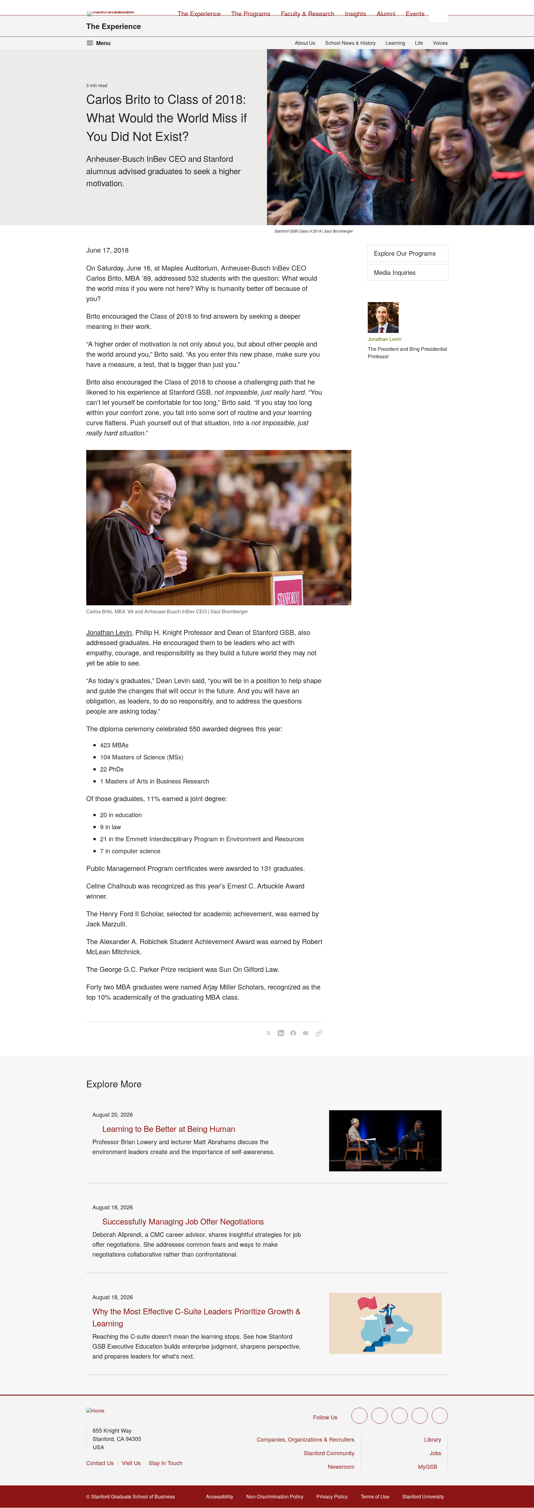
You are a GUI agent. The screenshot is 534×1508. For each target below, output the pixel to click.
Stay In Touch (165, 1463)
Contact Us (100, 1463)
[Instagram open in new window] (400, 1416)
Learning (395, 42)
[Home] (95, 1411)
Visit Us (131, 1463)
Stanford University (425, 1496)
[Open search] (438, 12)
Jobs (435, 1453)
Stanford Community (329, 1453)
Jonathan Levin (109, 632)
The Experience (113, 26)
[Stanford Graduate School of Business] (111, 13)
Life (419, 42)
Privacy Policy (333, 1496)
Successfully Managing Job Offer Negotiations (183, 1221)
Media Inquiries (395, 272)
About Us (305, 42)
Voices (440, 42)
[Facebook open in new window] (379, 1416)
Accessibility (221, 1496)
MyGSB (429, 1466)
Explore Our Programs (405, 253)
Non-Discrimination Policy (276, 1496)
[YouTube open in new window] (420, 1416)
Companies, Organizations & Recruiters (305, 1439)
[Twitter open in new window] (359, 1416)
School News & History (350, 42)
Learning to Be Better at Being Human (168, 1128)
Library (432, 1439)
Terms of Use (377, 1496)
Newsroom (341, 1466)
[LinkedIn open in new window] (440, 1416)
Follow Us (325, 1417)
